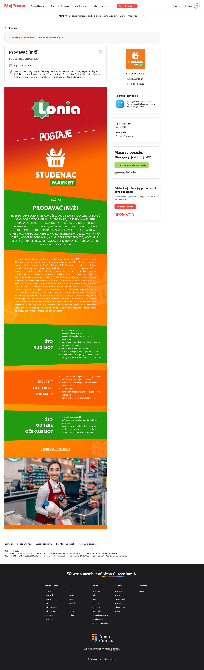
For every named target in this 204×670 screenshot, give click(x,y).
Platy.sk (71, 611)
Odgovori (133, 15)
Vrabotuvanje (120, 599)
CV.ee (94, 599)
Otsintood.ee (97, 611)
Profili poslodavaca (60, 6)
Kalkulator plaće (82, 6)
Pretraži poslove (39, 6)
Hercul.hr (118, 603)
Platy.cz (72, 607)
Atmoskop (49, 615)
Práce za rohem (51, 611)
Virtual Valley (120, 607)
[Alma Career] (102, 638)
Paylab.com (73, 615)
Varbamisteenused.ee (100, 623)
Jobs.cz (48, 591)
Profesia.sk (49, 595)
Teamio (71, 595)
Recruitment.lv (97, 619)
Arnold (71, 591)
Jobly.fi (141, 591)
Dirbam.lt (95, 603)
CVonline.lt (96, 591)
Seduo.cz (72, 599)
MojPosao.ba (120, 595)
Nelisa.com (49, 619)
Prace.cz (48, 603)
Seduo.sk (72, 603)
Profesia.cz (49, 599)
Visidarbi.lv (96, 607)
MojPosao (119, 591)
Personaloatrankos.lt (100, 615)
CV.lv (94, 595)
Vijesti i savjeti (101, 6)
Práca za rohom (51, 607)
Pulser (117, 611)
